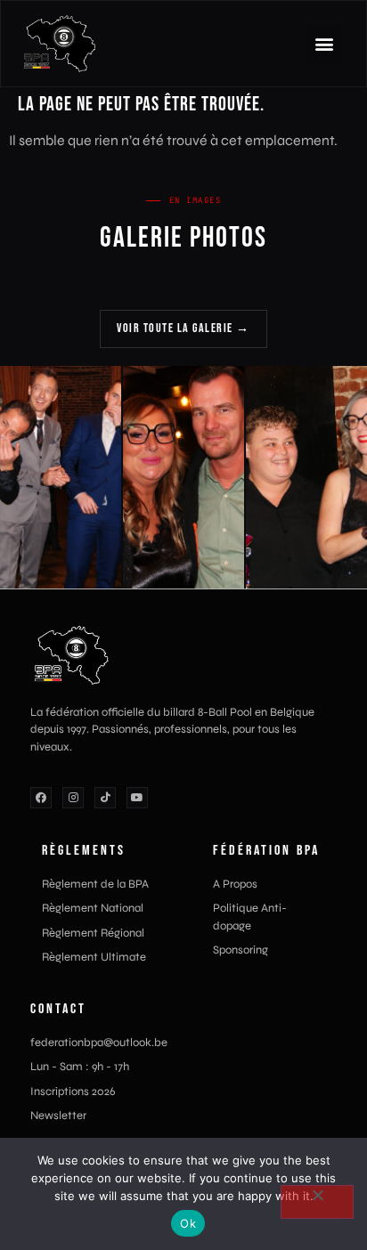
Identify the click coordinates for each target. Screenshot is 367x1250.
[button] (324, 43)
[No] (317, 1202)
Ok (188, 1223)
